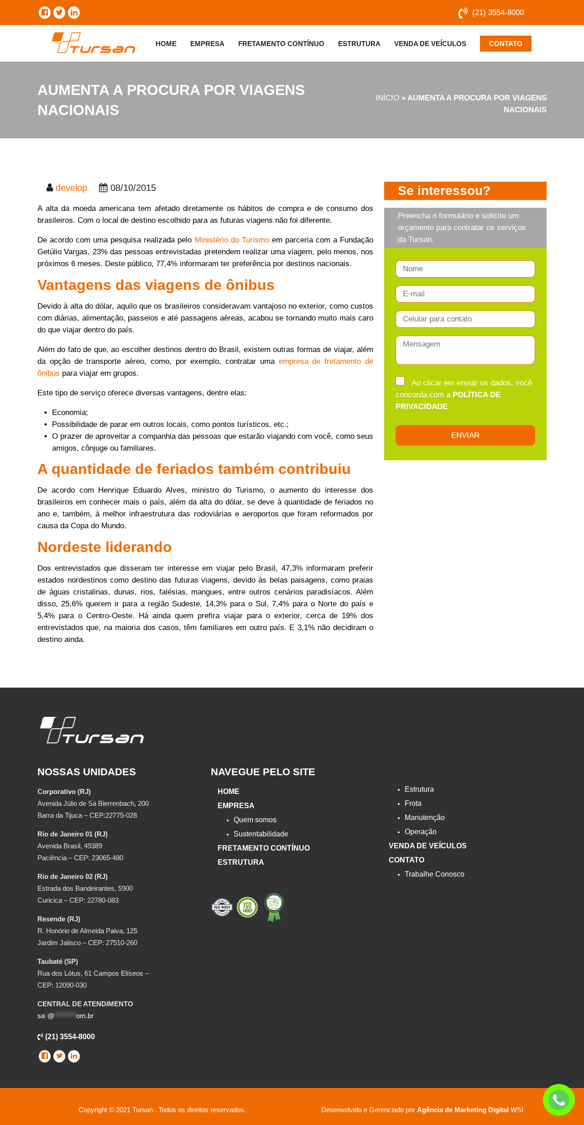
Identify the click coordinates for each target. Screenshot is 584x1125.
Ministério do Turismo (232, 240)
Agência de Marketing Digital (463, 1110)
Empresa (207, 43)
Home (166, 43)
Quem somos (255, 820)
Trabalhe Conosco (434, 874)
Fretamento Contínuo (281, 43)
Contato (505, 43)
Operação (421, 832)
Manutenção (425, 817)
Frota (413, 803)
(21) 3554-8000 (498, 12)
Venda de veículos (430, 43)
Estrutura (359, 43)
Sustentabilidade (261, 834)
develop (71, 188)
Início (387, 98)
